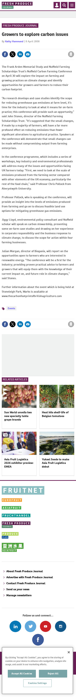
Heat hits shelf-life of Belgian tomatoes (55, 414)
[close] (74, 46)
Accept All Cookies (21, 673)
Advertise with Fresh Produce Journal (29, 577)
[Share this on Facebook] (5, 54)
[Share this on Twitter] (12, 54)
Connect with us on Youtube (45, 626)
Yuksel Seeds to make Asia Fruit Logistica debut (55, 462)
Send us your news (17, 589)
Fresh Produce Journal (20, 25)
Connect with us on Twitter (30, 626)
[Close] (69, 652)
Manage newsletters (18, 595)
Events (11, 308)
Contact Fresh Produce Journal (25, 583)
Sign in (29, 46)
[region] (37, 670)
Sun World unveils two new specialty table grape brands (18, 415)
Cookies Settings (37, 683)
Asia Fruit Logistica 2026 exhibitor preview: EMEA (19, 462)
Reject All (53, 673)
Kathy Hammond (14, 41)
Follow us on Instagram (60, 626)
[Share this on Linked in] (20, 54)
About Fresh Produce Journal (24, 571)
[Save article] (71, 54)
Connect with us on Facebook (38, 639)
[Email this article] (28, 54)
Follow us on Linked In (15, 626)
